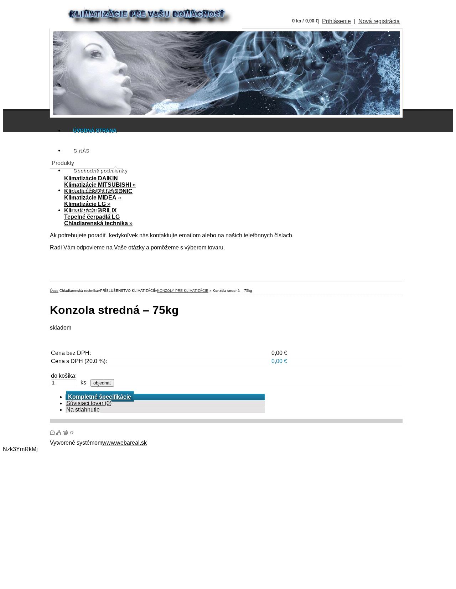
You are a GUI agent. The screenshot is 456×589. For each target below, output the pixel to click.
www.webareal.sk (124, 443)
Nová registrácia (379, 21)
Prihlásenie (336, 21)
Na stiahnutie (83, 410)
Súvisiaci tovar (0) (89, 403)
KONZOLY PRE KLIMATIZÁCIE (182, 291)
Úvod (54, 291)
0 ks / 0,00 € (305, 21)
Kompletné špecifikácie (99, 397)
